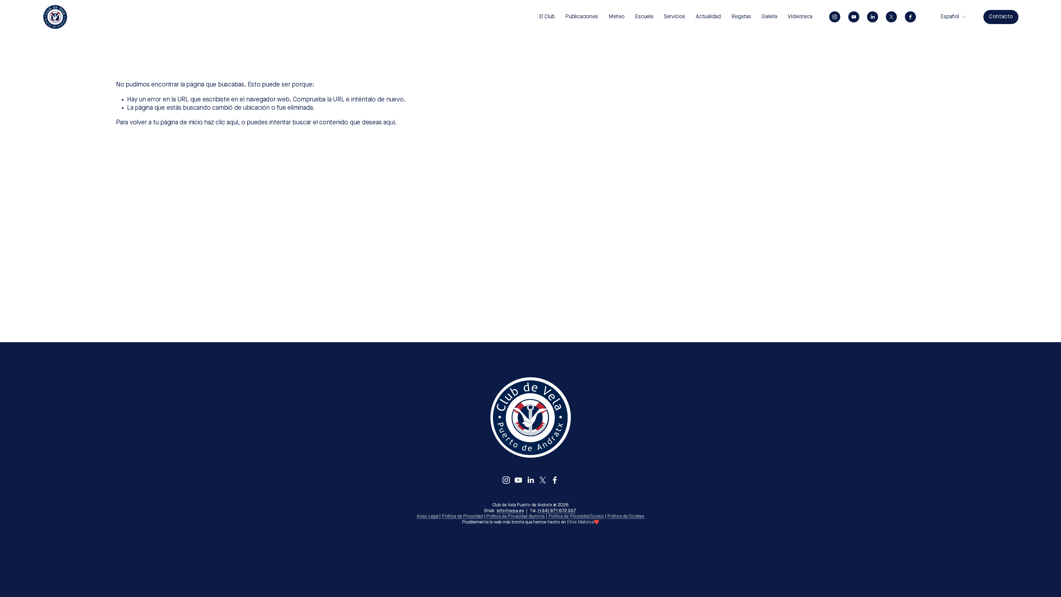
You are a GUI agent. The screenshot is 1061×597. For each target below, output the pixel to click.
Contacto (1001, 17)
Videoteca (800, 17)
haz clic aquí (221, 122)
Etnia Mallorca (580, 522)
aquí (389, 122)
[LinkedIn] (872, 16)
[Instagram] (834, 16)
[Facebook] (910, 16)
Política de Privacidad (462, 516)
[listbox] (949, 17)
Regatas (741, 17)
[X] (891, 16)
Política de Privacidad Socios (576, 516)
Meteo (616, 17)
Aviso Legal (427, 516)
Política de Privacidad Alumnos (515, 516)
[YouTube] (853, 16)
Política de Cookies (625, 516)
